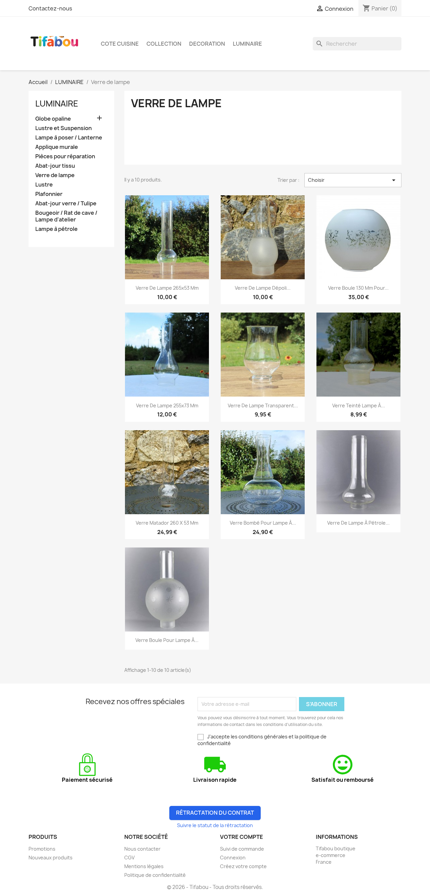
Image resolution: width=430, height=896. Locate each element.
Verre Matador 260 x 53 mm (167, 523)
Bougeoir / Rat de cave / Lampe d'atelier (66, 216)
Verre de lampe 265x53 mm (167, 288)
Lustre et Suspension (63, 128)
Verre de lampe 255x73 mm (167, 405)
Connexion (233, 857)
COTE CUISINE (120, 43)
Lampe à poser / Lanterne (68, 137)
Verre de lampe (55, 175)
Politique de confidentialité (155, 875)
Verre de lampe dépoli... (263, 288)
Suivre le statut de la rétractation (215, 825)
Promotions (42, 849)
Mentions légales (144, 866)
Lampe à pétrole (56, 229)
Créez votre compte (243, 866)
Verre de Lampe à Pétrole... (358, 523)
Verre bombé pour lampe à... (263, 523)
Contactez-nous (50, 8)
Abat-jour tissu (55, 165)
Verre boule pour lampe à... (167, 640)
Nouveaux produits (51, 857)
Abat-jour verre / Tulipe (65, 203)
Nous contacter (142, 849)
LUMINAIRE (247, 43)
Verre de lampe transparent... (263, 405)
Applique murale (56, 147)
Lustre (44, 184)
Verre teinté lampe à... (358, 405)
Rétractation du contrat (215, 812)
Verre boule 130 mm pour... (358, 288)
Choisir (353, 180)
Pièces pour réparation (65, 156)
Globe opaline (53, 118)
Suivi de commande (242, 849)
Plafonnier (48, 194)
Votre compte (241, 837)
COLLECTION (163, 43)
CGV (129, 857)
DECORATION (207, 43)
